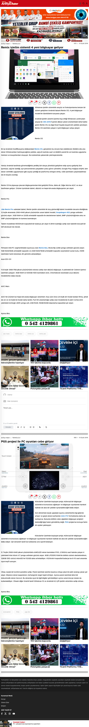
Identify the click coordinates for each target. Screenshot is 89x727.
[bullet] (33, 427)
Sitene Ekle (5, 702)
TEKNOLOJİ (16, 44)
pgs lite (27, 612)
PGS (17, 612)
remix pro (42, 334)
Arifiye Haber (5, 44)
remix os (31, 334)
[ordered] (30, 427)
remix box (18, 334)
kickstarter (7, 612)
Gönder (8, 427)
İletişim (3, 706)
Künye (3, 699)
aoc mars (6, 334)
